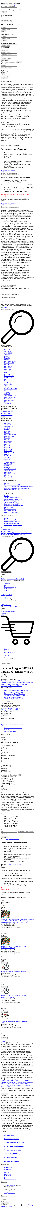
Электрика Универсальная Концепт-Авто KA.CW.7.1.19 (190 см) (13, 947)
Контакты (16, 533)
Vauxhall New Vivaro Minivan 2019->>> (18, 684)
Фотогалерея (11, 534)
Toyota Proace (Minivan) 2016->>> (14, 698)
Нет (6, 11)
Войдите (18, 62)
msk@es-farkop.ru (6, 605)
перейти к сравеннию (7, 301)
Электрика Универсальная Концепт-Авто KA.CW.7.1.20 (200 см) (13, 996)
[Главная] (4, 307)
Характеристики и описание (13, 728)
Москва (3, 5)
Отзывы (6, 729)
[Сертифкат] (10, 708)
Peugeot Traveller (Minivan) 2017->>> (15, 681)
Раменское (20, 5)
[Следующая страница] (5, 1041)
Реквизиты (7, 1174)
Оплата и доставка (10, 731)
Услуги (18, 579)
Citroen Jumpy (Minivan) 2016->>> (14, 694)
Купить (3, 31)
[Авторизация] (1, 610)
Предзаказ (4, 715)
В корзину (4, 937)
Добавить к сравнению (8, 718)
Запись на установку (7, 411)
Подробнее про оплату (8, 170)
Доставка (23, 533)
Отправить (4, 837)
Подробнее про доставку (8, 204)
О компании (8, 588)
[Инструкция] (11, 710)
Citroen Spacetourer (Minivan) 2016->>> (12, 681)
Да (2, 11)
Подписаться (5, 1203)
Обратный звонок (6, 572)
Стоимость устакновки (8, 528)
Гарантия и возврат (10, 587)
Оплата (28, 533)
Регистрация (4, 60)
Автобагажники (6, 413)
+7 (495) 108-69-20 (6, 595)
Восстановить (5, 47)
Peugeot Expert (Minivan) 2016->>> (11, 686)
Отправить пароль (6, 67)
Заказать (3, 40)
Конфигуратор (5, 533)
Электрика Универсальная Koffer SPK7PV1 (14, 971)
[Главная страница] (1, 662)
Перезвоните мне (6, 20)
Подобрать (4, 78)
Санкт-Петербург (11, 5)
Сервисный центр (20, 534)
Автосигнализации (6, 415)
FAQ (11, 533)
